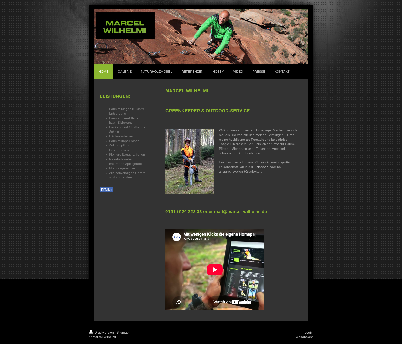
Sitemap (123, 332)
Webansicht (304, 337)
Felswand (261, 167)
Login (309, 332)
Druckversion (104, 332)
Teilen (108, 189)
